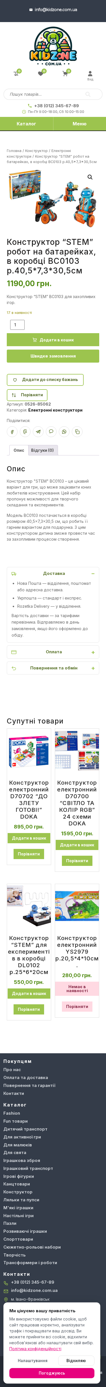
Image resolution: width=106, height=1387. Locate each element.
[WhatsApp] (64, 431)
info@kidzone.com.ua (34, 1290)
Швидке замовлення (53, 356)
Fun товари (15, 1121)
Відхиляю (76, 1360)
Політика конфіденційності (35, 1348)
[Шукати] (88, 94)
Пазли (9, 1223)
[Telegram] (38, 431)
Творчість (14, 1255)
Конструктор (36, 151)
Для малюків (17, 1145)
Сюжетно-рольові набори (32, 1247)
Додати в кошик (57, 339)
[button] (90, 177)
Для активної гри (22, 1137)
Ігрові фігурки (18, 1176)
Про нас (12, 1069)
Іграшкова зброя (21, 1160)
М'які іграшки (18, 1207)
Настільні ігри (18, 1215)
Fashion (11, 1113)
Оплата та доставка (25, 1077)
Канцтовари (16, 1184)
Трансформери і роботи (30, 1262)
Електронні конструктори (55, 410)
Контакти (13, 1093)
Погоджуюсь (52, 1373)
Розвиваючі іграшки (25, 1231)
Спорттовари (18, 1239)
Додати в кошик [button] (29, 838)
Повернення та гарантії (29, 1085)
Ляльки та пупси (21, 1199)
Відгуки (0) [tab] (42, 450)
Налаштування (32, 1360)
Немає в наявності (77, 988)
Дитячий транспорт (25, 1129)
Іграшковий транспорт (28, 1168)
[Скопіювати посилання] (77, 431)
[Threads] (25, 431)
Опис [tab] (19, 450)
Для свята (14, 1152)
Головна (14, 151)
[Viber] (51, 431)
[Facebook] (12, 431)
